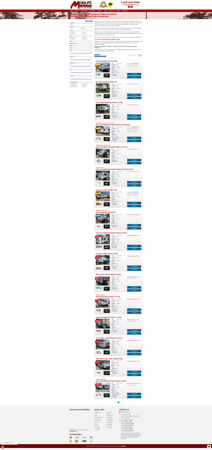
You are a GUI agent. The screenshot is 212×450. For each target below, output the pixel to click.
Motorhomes (109, 427)
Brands (77, 10)
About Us (111, 10)
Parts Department (99, 417)
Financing (125, 10)
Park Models (109, 424)
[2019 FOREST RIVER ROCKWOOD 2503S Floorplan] (99, 352)
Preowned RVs (110, 415)
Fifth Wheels (109, 422)
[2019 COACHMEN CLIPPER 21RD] (103, 67)
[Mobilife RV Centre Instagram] (132, 7)
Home (71, 10)
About (96, 415)
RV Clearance (110, 419)
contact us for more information (123, 29)
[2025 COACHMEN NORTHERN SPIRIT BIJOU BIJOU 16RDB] (103, 175)
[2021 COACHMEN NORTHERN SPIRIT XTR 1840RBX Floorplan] (99, 138)
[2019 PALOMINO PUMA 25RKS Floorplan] (99, 226)
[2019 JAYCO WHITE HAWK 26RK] (103, 196)
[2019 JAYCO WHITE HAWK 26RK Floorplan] (99, 203)
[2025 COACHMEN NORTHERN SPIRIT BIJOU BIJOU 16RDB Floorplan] (99, 182)
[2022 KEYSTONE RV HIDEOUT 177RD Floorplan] (99, 310)
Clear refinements (97, 54)
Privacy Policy (98, 411)
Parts (105, 10)
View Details (134, 74)
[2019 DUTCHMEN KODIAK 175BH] (103, 260)
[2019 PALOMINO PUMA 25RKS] (103, 218)
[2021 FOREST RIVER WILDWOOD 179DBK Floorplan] (99, 116)
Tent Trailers (109, 426)
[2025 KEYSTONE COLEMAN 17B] (103, 88)
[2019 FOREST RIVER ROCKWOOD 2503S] (103, 344)
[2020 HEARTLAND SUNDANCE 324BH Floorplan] (99, 287)
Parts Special (97, 420)
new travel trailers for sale (123, 49)
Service (99, 10)
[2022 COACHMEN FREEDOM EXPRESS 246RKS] (103, 239)
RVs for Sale (84, 10)
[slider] (70, 53)
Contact (118, 10)
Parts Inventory (98, 419)
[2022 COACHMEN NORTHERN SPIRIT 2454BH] (103, 387)
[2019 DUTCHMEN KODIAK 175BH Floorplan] (99, 268)
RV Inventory (109, 411)
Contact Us (134, 77)
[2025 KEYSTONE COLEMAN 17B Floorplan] (99, 95)
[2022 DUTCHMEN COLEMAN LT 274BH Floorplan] (99, 330)
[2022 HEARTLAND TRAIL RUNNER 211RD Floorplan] (99, 372)
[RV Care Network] (110, 4)
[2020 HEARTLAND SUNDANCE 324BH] (103, 281)
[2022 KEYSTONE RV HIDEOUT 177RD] (103, 303)
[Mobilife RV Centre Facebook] (129, 7)
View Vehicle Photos (107, 75)
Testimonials (97, 427)
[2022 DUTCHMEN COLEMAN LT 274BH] (103, 324)
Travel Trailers (110, 420)
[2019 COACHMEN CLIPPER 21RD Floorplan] (99, 74)
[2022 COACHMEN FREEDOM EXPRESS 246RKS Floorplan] (99, 246)
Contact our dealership (105, 42)
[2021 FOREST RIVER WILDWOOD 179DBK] (103, 109)
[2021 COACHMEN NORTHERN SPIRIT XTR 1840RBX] (103, 131)
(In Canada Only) (132, 416)
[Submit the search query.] (95, 58)
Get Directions (73, 431)
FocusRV (123, 446)
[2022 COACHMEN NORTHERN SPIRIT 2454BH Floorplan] (99, 394)
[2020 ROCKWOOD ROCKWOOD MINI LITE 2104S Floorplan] (99, 160)
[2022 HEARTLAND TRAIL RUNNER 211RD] (103, 365)
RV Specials (93, 10)
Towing (96, 424)
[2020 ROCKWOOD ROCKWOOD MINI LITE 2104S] (103, 153)
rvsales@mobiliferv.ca (130, 5)
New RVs (109, 413)
